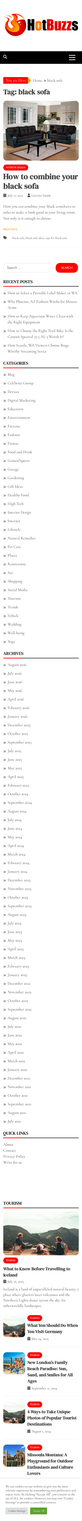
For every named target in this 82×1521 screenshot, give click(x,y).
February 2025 (18, 785)
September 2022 (19, 1009)
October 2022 (18, 1000)
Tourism (14, 598)
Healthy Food (18, 495)
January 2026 (17, 716)
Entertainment (19, 417)
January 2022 (17, 1069)
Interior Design (16, 167)
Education (15, 408)
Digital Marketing (21, 400)
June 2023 (15, 931)
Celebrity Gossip (20, 383)
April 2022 (16, 1052)
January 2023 (17, 974)
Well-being (16, 632)
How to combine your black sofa (40, 181)
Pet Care (14, 546)
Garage (13, 469)
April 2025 (16, 776)
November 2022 (19, 992)
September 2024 (20, 802)
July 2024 (14, 819)
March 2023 (16, 957)
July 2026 (14, 673)
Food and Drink (20, 451)
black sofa (18, 238)
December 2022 (19, 983)
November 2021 (19, 1086)
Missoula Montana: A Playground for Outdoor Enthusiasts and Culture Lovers (50, 1464)
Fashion (14, 434)
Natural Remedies (21, 538)
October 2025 (18, 733)
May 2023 (15, 940)
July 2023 (14, 923)
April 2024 (16, 845)
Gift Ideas (15, 486)
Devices (13, 391)
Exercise (14, 426)
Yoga (11, 641)
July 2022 (14, 1026)
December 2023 (19, 880)
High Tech (16, 503)
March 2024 (16, 854)
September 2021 (19, 1104)
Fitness (13, 443)
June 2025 (15, 759)
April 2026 (16, 699)
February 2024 (18, 862)
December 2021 (19, 1078)
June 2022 (15, 1035)
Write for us (12, 1162)
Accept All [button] (38, 1511)
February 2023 (18, 966)
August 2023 (17, 914)
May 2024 (15, 836)
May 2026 (15, 690)
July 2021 (14, 1121)
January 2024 (17, 871)
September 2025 (19, 742)
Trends (13, 607)
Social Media (18, 589)
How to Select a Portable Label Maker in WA (42, 292)
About (8, 1144)
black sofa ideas (35, 238)
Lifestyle (14, 529)
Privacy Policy (14, 1156)
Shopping (15, 581)
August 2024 (17, 811)
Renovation (17, 563)
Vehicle (13, 615)
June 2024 (15, 828)
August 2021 (17, 1112)
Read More (10, 229)
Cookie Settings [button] (16, 1511)
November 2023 (19, 888)
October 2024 (18, 793)
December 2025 (19, 725)
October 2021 (18, 1095)
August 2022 (17, 1017)
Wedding (14, 624)
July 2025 (14, 750)
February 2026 (18, 707)
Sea (10, 572)
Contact (9, 1150)
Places (12, 555)
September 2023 (19, 905)
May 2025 (15, 768)
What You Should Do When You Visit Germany (52, 1328)
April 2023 (16, 948)
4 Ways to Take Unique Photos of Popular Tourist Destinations (52, 1418)
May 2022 (15, 1043)
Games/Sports (19, 460)
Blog (11, 374)
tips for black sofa (56, 238)
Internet (14, 520)
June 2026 (15, 681)
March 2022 (16, 1060)
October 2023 (18, 897)
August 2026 (17, 664)
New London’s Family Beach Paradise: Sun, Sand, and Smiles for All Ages (50, 1371)
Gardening (16, 477)
